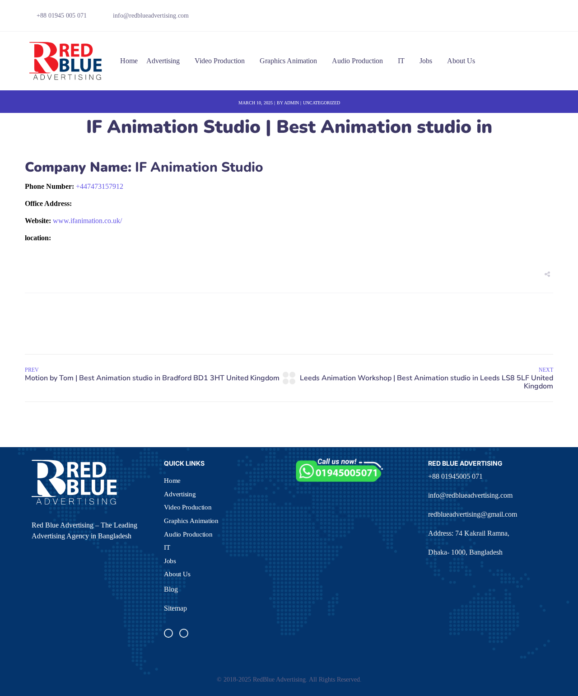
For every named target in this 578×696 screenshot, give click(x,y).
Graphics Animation (288, 61)
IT (401, 61)
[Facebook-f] (502, 18)
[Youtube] (533, 18)
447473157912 (99, 186)
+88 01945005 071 (455, 476)
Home (129, 61)
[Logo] (66, 61)
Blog (171, 589)
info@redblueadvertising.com (470, 495)
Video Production (220, 61)
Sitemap (175, 608)
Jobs (426, 61)
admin (291, 102)
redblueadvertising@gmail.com (472, 514)
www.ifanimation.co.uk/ (87, 220)
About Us (461, 61)
